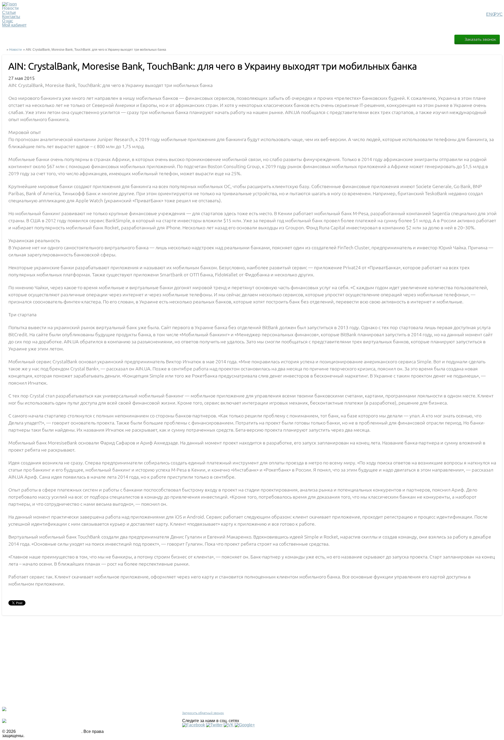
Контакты (11, 16)
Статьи (9, 12)
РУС (498, 14)
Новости (15, 49)
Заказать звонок (480, 39)
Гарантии (121, 701)
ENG (490, 14)
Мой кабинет (14, 25)
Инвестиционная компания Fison (49, 731)
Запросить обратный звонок (203, 713)
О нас (7, 21)
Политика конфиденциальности (138, 696)
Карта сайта (123, 712)
